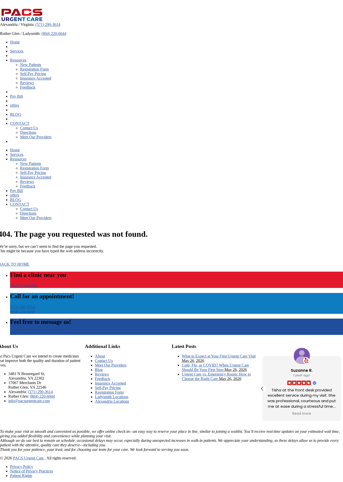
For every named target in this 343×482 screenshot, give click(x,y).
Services (16, 51)
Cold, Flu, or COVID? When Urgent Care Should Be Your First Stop (215, 367)
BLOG (15, 114)
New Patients (30, 65)
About (100, 356)
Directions (28, 132)
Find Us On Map (23, 285)
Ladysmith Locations (111, 397)
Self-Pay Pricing (33, 74)
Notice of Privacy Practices (31, 471)
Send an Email (21, 332)
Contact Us (29, 128)
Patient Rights (21, 475)
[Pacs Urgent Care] (22, 20)
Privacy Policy (21, 466)
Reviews (27, 83)
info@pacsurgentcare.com (29, 401)
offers (14, 105)
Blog (99, 370)
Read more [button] (301, 413)
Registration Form (34, 69)
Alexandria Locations (112, 401)
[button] (262, 388)
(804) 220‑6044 (53, 33)
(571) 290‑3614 (47, 24)
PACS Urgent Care (29, 458)
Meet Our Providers (35, 137)
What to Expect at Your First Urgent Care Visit (219, 356)
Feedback (27, 87)
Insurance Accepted (35, 78)
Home (15, 42)
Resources (18, 60)
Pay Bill (16, 96)
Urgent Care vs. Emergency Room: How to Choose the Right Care (216, 376)
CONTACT (19, 123)
